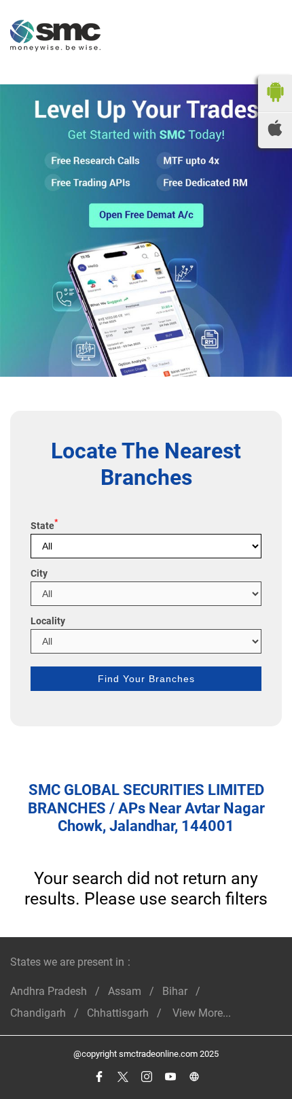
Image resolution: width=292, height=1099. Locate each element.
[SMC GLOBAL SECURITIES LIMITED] (55, 37)
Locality (48, 620)
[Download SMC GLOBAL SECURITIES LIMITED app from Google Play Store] (275, 105)
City (39, 573)
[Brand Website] (193, 1076)
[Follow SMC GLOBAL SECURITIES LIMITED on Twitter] (122, 1076)
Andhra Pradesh (48, 991)
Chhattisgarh (118, 1013)
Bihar (174, 991)
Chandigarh (38, 1013)
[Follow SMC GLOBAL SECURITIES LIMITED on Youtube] (170, 1076)
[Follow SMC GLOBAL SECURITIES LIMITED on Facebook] (98, 1076)
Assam (124, 991)
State (44, 525)
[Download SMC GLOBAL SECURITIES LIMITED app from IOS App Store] (275, 132)
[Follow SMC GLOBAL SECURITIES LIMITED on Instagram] (146, 1076)
